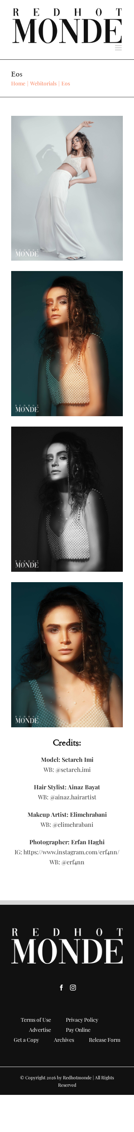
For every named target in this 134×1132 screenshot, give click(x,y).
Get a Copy (26, 1039)
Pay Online (78, 1029)
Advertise (40, 1029)
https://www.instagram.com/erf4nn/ (70, 852)
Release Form (104, 1039)
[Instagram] (73, 988)
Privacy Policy (82, 1019)
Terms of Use (36, 1019)
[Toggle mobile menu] (119, 48)
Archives (64, 1039)
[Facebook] (61, 988)
